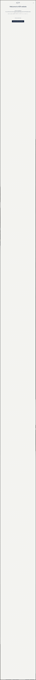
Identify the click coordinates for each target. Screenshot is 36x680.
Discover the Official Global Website (18, 21)
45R (18, 3)
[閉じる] (33, 3)
